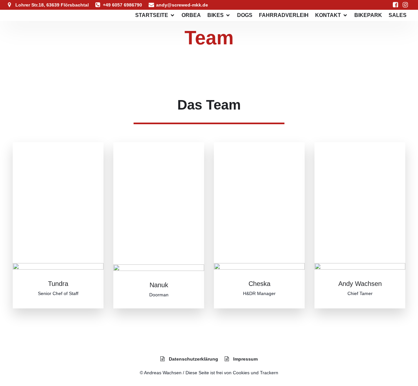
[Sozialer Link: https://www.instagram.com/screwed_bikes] (405, 5)
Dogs (244, 15)
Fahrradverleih (284, 15)
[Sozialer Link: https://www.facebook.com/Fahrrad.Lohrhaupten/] (395, 5)
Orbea (191, 15)
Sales (398, 15)
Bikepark (368, 15)
